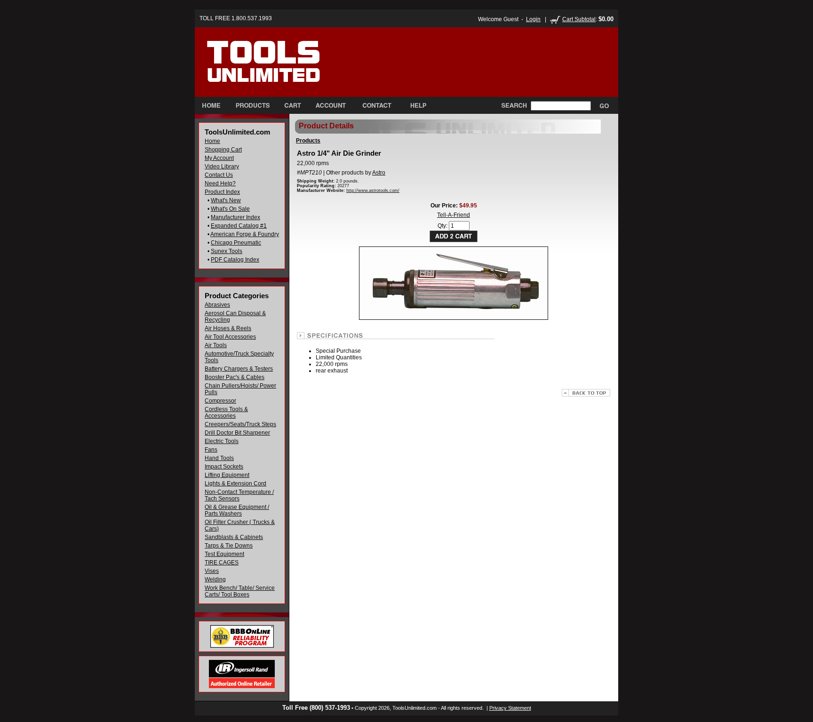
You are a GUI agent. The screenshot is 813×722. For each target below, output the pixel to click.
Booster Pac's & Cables (234, 377)
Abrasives (217, 304)
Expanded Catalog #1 (239, 225)
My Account (219, 158)
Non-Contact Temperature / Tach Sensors (239, 495)
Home (212, 141)
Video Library (222, 166)
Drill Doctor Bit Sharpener (237, 432)
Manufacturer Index (235, 217)
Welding (215, 579)
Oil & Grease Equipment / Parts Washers (237, 510)
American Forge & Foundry (244, 234)
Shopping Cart (223, 149)
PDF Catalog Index (235, 259)
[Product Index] (252, 105)
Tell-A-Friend (453, 215)
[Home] (283, 70)
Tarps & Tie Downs (229, 545)
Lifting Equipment (227, 475)
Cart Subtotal (579, 19)
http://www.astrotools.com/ (372, 190)
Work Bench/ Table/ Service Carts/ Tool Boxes (240, 591)
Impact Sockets (224, 466)
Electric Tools (222, 441)
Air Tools (216, 345)
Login (533, 19)
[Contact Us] (376, 105)
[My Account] (331, 105)
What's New (226, 200)
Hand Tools (219, 458)
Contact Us (219, 175)
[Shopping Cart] (293, 105)
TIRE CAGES (222, 562)
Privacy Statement (510, 708)
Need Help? (220, 183)
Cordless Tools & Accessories (226, 412)
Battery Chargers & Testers (239, 368)
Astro (378, 172)
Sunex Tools (226, 251)
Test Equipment (224, 554)
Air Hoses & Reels (228, 328)
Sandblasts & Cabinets (234, 537)
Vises (212, 571)
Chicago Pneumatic (236, 242)
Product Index (222, 192)
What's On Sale (230, 209)
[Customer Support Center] (414, 105)
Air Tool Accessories (230, 336)
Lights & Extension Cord (235, 483)
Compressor (220, 400)
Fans (211, 449)
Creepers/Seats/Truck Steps (240, 424)
